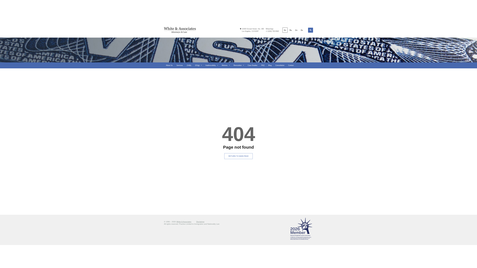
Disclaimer (200, 222)
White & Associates (183, 222)
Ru (291, 30)
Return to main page (238, 156)
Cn (296, 30)
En (285, 30)
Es (302, 30)
